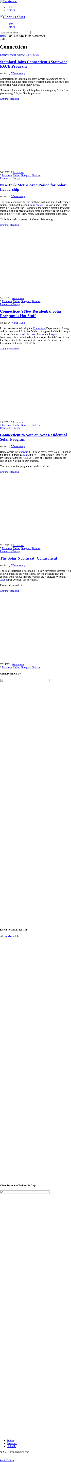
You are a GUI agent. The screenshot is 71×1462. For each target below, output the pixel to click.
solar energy (36, 205)
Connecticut (39, 328)
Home (10, 7)
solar (25, 454)
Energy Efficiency (9, 54)
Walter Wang (18, 73)
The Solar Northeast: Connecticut (28, 558)
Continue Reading (9, 98)
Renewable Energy (29, 54)
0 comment (18, 172)
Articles (11, 10)
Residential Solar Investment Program (38, 334)
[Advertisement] (35, 135)
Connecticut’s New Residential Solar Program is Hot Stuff (31, 313)
